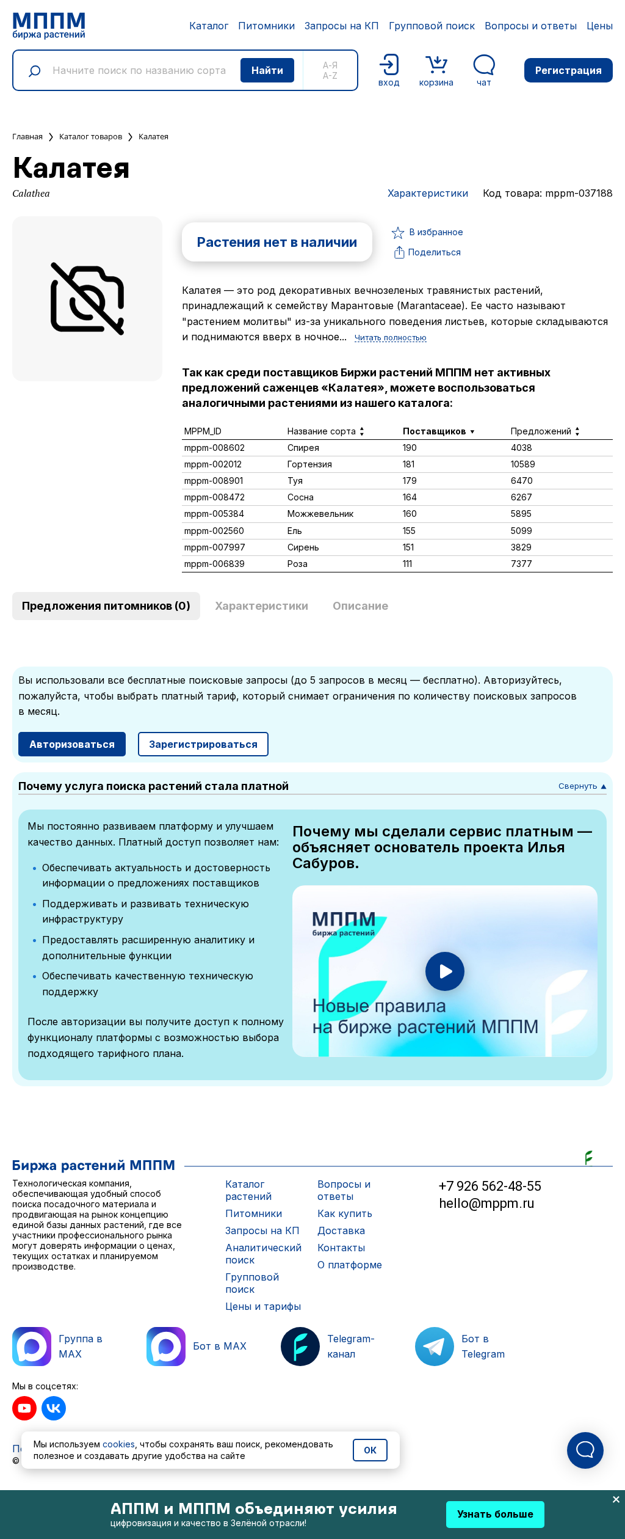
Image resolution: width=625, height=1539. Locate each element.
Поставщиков (434, 431)
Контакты (341, 1247)
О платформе (349, 1265)
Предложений (541, 431)
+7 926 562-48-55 (490, 1186)
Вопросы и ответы (531, 26)
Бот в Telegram (483, 1346)
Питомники (266, 26)
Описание (360, 605)
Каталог (208, 26)
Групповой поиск (432, 26)
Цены (600, 26)
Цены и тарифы (263, 1306)
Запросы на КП (342, 26)
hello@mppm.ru (487, 1203)
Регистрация (568, 70)
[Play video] (444, 971)
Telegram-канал (351, 1346)
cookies (119, 1444)
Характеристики (428, 193)
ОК (370, 1450)
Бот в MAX (220, 1346)
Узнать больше (495, 1514)
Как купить (344, 1213)
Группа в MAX (81, 1346)
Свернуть (582, 786)
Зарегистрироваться (203, 744)
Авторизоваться (72, 744)
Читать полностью (391, 338)
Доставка (341, 1230)
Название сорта (321, 431)
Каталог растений (248, 1190)
